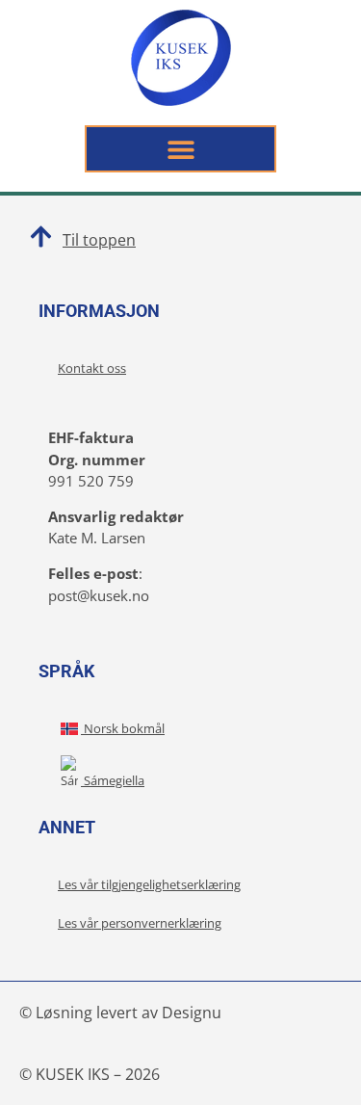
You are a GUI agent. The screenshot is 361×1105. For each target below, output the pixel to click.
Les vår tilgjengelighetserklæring (149, 884)
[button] (180, 148)
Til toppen (99, 239)
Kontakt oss (92, 368)
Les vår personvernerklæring (139, 923)
